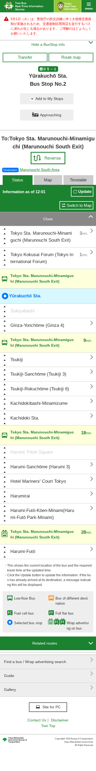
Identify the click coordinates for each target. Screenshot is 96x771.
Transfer (25, 57)
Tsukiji (16, 359)
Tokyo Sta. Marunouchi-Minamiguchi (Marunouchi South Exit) (41, 237)
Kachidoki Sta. (24, 418)
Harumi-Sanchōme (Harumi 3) (40, 466)
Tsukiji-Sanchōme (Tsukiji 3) (38, 374)
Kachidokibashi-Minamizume (38, 403)
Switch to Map (79, 205)
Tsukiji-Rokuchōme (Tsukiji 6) (39, 388)
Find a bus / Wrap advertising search (48, 659)
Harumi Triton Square (31, 452)
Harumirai (20, 496)
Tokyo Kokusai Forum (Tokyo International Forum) (41, 258)
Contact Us (36, 720)
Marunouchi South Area (31, 169)
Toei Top (48, 726)
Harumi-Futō (22, 551)
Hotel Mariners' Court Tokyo (38, 481)
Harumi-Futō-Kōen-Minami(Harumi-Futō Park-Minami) (42, 514)
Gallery (48, 687)
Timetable (78, 180)
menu (88, 6)
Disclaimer (60, 720)
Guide (48, 673)
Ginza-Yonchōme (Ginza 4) (37, 325)
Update (84, 191)
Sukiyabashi (22, 310)
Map (48, 180)
